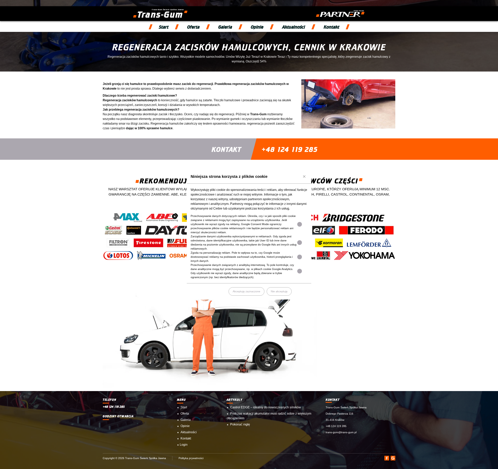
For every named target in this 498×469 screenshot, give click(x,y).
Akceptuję (216, 291)
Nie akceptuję (279, 291)
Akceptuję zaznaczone (246, 291)
